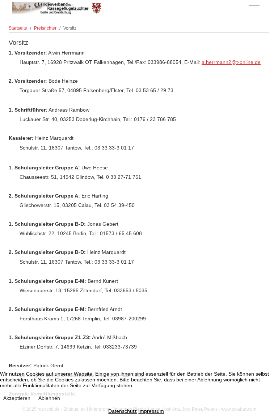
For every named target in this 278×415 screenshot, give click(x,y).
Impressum (151, 411)
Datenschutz (122, 411)
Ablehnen (49, 398)
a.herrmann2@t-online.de (231, 62)
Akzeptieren (16, 398)
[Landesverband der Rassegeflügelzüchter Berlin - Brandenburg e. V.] (57, 8)
